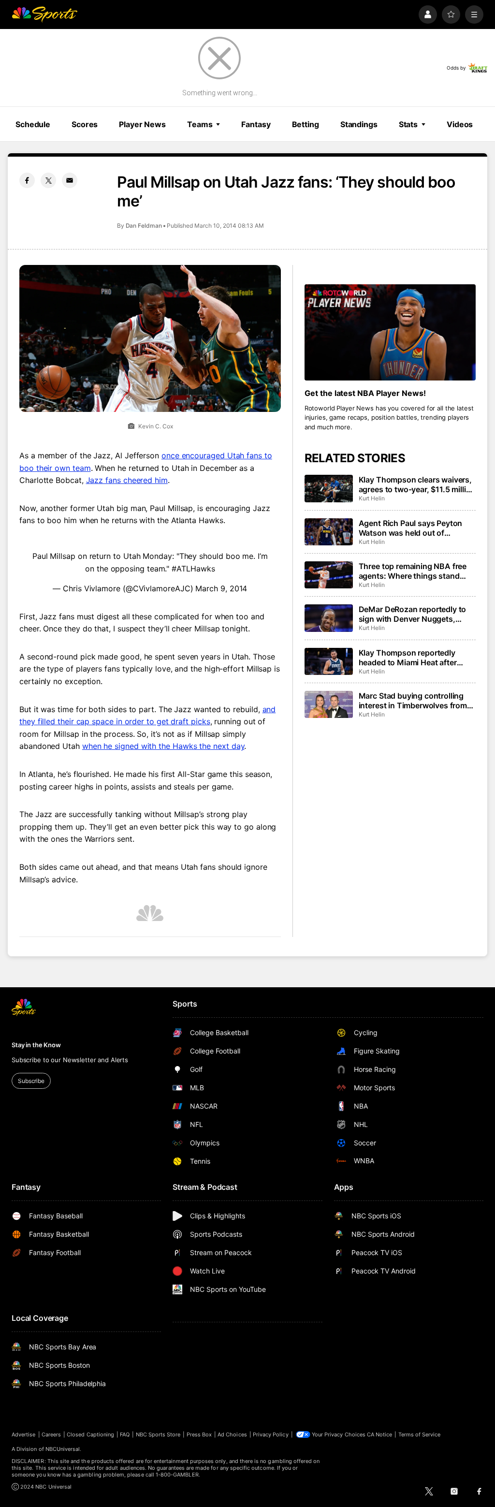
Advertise (24, 1434)
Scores (85, 124)
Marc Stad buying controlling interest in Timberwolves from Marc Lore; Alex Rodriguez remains (413, 700)
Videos (460, 124)
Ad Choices (232, 1434)
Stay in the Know (36, 1045)
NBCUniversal (62, 1449)
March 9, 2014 (221, 588)
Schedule (32, 124)
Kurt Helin (372, 498)
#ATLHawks (193, 568)
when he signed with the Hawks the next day (163, 746)
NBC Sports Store (158, 1434)
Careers (51, 1434)
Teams (199, 124)
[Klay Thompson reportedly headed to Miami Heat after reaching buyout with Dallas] (329, 661)
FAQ (125, 1434)
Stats (408, 124)
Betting (305, 124)
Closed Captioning (90, 1434)
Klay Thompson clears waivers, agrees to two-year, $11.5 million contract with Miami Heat (417, 484)
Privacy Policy (271, 1434)
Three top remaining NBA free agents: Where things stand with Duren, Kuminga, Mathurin (415, 571)
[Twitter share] (48, 180)
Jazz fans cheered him (127, 480)
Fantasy (255, 124)
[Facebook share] (27, 180)
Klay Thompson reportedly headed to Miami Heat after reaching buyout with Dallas (409, 657)
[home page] (44, 14)
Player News (142, 124)
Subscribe (31, 1080)
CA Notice (380, 1434)
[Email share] (69, 180)
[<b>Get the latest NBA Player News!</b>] (390, 332)
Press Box (199, 1434)
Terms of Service (419, 1434)
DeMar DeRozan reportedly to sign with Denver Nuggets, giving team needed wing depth (415, 614)
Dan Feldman (144, 225)
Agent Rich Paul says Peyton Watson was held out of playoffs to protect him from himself (411, 528)
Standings (359, 124)
